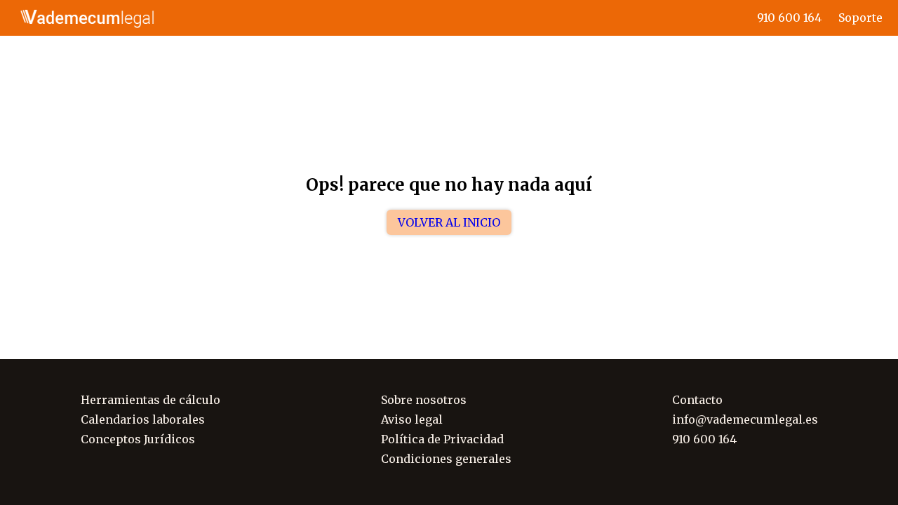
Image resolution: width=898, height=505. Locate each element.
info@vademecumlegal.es (745, 419)
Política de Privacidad (442, 439)
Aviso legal (412, 419)
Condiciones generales (446, 459)
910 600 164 (789, 18)
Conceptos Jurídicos (138, 439)
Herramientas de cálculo (150, 400)
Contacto (697, 400)
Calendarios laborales (143, 419)
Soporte (860, 18)
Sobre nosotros (424, 400)
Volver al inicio (449, 222)
